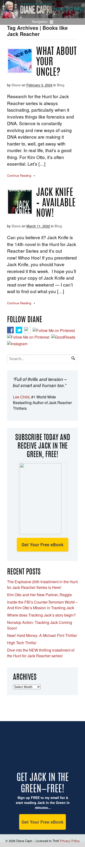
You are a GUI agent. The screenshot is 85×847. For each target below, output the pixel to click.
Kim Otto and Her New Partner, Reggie (39, 594)
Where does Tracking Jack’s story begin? (41, 615)
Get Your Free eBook (42, 545)
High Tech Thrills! (21, 642)
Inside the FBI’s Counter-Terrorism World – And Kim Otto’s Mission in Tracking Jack (42, 604)
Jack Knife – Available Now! (56, 203)
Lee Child (21, 397)
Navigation (40, 21)
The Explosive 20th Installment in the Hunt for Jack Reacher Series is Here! (42, 584)
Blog (60, 85)
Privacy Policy (70, 840)
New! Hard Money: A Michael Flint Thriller (42, 635)
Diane (16, 85)
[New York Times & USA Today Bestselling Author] (42, 15)
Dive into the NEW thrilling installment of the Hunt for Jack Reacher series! (40, 652)
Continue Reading (19, 175)
